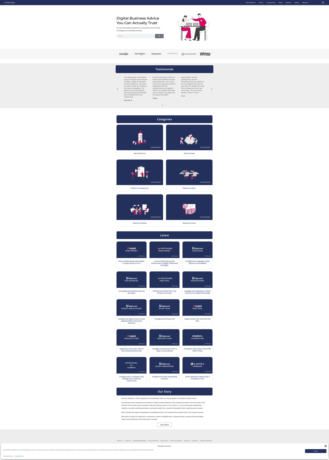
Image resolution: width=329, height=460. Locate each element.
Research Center (189, 223)
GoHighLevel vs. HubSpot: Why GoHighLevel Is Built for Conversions (131, 378)
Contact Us (128, 441)
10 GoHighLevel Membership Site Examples (131, 292)
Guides (296, 3)
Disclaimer (195, 441)
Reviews (288, 3)
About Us (120, 441)
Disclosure (187, 441)
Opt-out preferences (8, 456)
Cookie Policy (164, 441)
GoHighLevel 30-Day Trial (164, 319)
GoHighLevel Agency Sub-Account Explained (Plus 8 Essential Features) (131, 321)
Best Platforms (251, 3)
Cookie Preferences (206, 441)
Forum (261, 3)
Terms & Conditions (176, 441)
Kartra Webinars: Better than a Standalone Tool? (197, 377)
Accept (316, 451)
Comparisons (271, 3)
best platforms (174, 405)
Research (305, 3)
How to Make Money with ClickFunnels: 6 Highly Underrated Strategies (164, 263)
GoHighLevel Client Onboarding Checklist (164, 377)
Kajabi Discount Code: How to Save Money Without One (131, 350)
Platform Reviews (140, 223)
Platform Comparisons (140, 188)
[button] (325, 446)
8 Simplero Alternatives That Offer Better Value (197, 350)
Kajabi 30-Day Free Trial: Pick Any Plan (197, 320)
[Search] (159, 36)
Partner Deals (189, 153)
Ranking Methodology (139, 441)
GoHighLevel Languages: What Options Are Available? (197, 262)
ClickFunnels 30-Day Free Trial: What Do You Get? (164, 292)
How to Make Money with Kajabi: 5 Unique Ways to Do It (131, 262)
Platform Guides (189, 188)
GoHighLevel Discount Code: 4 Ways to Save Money (165, 350)
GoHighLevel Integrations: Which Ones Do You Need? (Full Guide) (197, 292)
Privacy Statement (19, 456)
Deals (280, 3)
